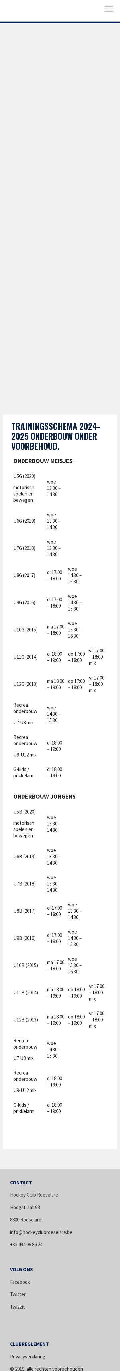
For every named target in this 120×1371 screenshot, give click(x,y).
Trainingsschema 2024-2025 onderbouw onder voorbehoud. (55, 436)
